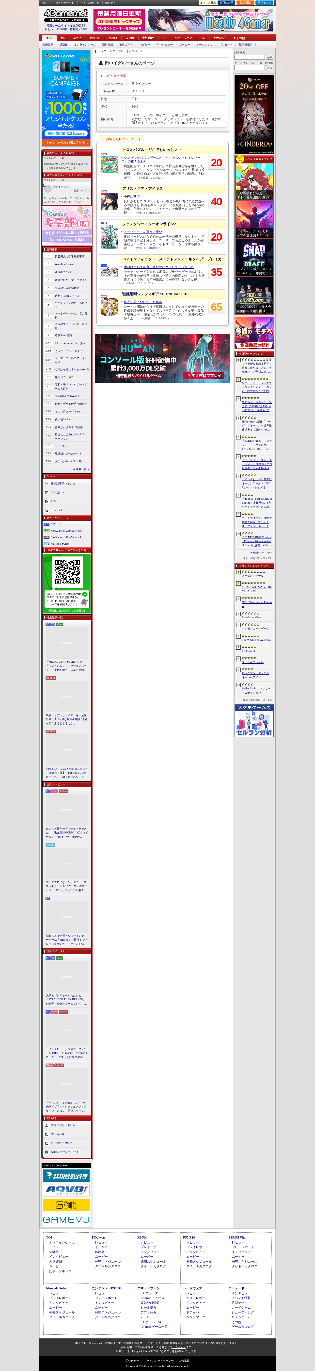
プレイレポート (152, 1247)
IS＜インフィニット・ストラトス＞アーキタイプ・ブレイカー (173, 259)
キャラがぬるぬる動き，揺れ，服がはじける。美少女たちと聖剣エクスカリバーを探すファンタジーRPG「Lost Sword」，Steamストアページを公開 (257, 368)
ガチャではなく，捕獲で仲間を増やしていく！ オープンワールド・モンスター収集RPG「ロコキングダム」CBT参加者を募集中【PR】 (257, 522)
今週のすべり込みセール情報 (71, 326)
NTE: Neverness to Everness (257, 604)
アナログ (219, 38)
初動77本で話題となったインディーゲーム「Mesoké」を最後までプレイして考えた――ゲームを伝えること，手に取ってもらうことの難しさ (66, 940)
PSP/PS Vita (237, 1237)
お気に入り (226, 2)
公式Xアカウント (63, 2)
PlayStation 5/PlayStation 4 (65, 537)
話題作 (64, 44)
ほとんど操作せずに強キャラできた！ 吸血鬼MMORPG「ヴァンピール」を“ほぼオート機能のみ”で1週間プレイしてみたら (67, 833)
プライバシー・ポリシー (159, 1360)
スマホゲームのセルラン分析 (71, 315)
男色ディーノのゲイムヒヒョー (71, 304)
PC (63, 38)
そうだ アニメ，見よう (69, 351)
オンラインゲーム (85, 44)
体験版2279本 (79, 29)
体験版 (54, 1252)
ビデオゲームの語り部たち (71, 403)
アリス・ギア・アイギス (142, 188)
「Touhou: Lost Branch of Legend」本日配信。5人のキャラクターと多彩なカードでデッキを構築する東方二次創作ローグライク (257, 503)
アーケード (236, 1288)
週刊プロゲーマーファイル (71, 279)
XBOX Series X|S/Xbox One (66, 530)
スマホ (129, 38)
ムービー (184, 44)
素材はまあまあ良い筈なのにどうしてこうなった (159, 267)
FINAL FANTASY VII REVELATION (257, 589)
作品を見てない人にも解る (143, 302)
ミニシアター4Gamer (67, 411)
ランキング (264, 2)
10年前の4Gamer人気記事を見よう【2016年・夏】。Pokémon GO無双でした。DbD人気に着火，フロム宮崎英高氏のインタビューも (67, 773)
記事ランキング (60, 1271)
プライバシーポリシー (64, 1125)
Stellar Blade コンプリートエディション (256, 690)
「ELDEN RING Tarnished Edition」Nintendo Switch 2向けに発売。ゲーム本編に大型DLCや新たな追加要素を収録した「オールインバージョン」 (257, 542)
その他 (236, 1322)
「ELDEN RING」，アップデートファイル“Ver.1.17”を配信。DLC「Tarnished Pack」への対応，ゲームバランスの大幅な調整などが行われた (257, 445)
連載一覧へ (82, 469)
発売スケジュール (108, 1261)
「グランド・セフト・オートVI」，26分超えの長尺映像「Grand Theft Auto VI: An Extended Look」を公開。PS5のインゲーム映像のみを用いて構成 (257, 464)
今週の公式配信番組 (67, 287)
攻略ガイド (126, 44)
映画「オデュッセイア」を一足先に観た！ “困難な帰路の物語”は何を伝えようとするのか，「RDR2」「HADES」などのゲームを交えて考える (66, 720)
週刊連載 (107, 44)
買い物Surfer (62, 419)
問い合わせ (112, 2)
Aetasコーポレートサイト (66, 1151)
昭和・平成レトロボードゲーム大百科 (71, 386)
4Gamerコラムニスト (67, 395)
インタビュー (165, 44)
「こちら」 (179, 1347)
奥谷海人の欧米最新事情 (70, 256)
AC (203, 38)
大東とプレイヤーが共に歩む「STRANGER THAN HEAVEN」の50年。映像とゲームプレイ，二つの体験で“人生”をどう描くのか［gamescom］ (66, 1000)
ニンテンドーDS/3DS (107, 1288)
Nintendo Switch (59, 543)
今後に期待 (132, 196)
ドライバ (56, 510)
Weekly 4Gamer (64, 264)
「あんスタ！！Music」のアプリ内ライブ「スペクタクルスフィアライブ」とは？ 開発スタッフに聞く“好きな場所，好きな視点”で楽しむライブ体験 (66, 1107)
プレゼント (226, 44)
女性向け (148, 38)
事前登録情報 (150, 1303)
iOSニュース (149, 1293)
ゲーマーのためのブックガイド (71, 360)
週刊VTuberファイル (67, 295)
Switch (113, 38)
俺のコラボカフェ (66, 377)
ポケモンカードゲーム (255, 628)
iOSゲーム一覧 (151, 1322)
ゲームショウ (204, 44)
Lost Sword (248, 650)
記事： (78, 190)
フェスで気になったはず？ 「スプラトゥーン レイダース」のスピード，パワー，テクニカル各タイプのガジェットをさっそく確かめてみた (66, 886)
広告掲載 (184, 1360)
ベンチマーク (195, 1317)
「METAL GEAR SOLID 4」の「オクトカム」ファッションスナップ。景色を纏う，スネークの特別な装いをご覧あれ (66, 666)
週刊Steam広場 (64, 335)
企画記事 (47, 44)
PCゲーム (56, 524)
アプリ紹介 (149, 1312)
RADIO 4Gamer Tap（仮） (70, 343)
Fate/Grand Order (252, 617)
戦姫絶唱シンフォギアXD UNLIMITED (155, 294)
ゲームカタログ (243, 1326)
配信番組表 (245, 44)
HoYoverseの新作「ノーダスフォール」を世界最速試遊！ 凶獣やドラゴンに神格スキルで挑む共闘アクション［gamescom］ (257, 426)
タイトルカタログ (108, 1266)
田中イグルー (61, 186)
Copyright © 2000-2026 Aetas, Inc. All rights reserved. (157, 1365)
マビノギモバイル (253, 662)
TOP (49, 38)
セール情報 (149, 1307)
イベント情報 (241, 1298)
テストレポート (197, 1298)
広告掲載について (62, 1142)
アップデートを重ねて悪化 (143, 232)
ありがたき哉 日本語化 (69, 427)
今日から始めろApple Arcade (72, 369)
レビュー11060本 (56, 29)
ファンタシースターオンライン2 (149, 224)
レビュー (144, 44)
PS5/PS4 (95, 38)
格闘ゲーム (240, 1303)
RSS (44, 2)
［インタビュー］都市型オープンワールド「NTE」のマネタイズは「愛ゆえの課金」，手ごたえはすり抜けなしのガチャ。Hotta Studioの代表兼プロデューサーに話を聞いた (257, 484)
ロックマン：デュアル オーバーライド (255, 675)
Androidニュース (152, 1298)
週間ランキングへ (263, 552)
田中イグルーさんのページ (126, 51)
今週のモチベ (63, 272)
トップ (102, 51)
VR (164, 38)
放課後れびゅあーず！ (68, 453)
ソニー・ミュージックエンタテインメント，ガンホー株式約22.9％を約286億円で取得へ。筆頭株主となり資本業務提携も (257, 387)
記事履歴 (245, 2)
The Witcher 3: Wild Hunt (256, 639)
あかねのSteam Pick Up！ (70, 461)
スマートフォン (148, 1288)
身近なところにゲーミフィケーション (71, 436)
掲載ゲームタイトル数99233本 (66, 25)
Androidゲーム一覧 (154, 1326)
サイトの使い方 (89, 2)
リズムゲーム (241, 1317)
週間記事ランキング (63, 483)
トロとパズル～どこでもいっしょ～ (151, 150)
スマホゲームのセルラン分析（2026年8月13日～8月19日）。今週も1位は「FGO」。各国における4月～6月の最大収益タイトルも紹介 (257, 406)
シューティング (243, 1312)
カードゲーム (241, 1307)
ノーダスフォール (253, 575)
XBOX (77, 38)
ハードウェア (183, 38)
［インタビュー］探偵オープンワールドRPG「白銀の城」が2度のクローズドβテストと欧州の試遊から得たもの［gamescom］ (67, 1053)
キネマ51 (60, 445)
